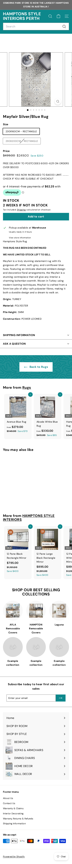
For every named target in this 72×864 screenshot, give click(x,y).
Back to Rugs (38, 367)
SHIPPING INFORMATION (19, 335)
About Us (8, 798)
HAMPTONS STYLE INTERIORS (29, 517)
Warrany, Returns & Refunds (18, 818)
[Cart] (58, 16)
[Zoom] (58, 101)
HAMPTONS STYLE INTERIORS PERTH (22, 16)
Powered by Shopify (14, 856)
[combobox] (36, 26)
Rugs (26, 387)
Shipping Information (14, 823)
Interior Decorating (13, 813)
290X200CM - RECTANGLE (23, 141)
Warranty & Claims (13, 808)
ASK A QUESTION (14, 343)
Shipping (21, 209)
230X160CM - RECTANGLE (21, 131)
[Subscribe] (61, 698)
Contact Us (9, 803)
